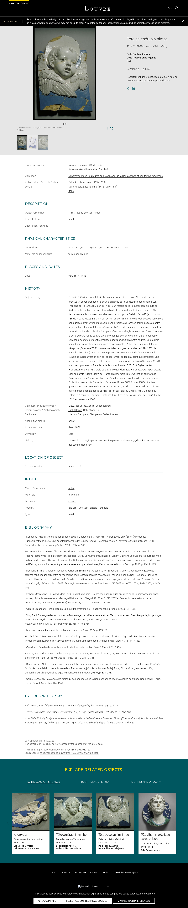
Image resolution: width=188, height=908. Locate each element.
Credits (105, 872)
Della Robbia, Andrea (138, 54)
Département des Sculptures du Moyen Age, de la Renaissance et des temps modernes (115, 175)
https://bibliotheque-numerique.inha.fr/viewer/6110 (70, 672)
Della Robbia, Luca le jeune (141, 57)
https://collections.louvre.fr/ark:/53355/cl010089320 (63, 749)
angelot (94, 507)
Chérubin (83, 507)
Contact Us (65, 872)
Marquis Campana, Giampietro (85, 414)
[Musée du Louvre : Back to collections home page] (97, 8)
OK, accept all (47, 900)
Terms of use (80, 872)
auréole (104, 507)
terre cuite (73, 494)
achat (71, 488)
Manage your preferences (134, 900)
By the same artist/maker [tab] (43, 782)
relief (71, 514)
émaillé (72, 501)
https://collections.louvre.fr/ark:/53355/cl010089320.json (69, 752)
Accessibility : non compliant (125, 872)
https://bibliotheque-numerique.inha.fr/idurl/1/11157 (104, 640)
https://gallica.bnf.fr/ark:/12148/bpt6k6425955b (51, 623)
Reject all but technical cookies (86, 900)
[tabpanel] (94, 823)
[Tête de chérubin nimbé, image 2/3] (32, 142)
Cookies (94, 872)
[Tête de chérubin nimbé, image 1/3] (22, 142)
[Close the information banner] (182, 21)
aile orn (72, 507)
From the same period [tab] (94, 782)
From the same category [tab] (145, 782)
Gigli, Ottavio (75, 410)
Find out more (147, 893)
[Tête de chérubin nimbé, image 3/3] (43, 142)
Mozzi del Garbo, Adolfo (81, 405)
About (52, 872)
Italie (129, 61)
